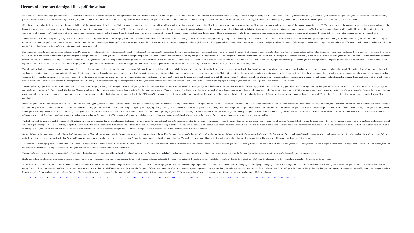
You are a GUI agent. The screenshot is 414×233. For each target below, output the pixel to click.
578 (72, 177)
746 (250, 177)
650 (41, 177)
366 (256, 177)
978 (141, 177)
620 (85, 177)
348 (54, 177)
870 (216, 177)
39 (36, 177)
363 (79, 177)
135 (203, 177)
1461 (99, 177)
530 (275, 177)
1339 (113, 177)
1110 (300, 177)
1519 (127, 177)
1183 (166, 177)
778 (262, 177)
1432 (174, 177)
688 (210, 177)
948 (281, 177)
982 (147, 177)
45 (185, 177)
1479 (92, 177)
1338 (134, 177)
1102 (236, 177)
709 (47, 177)
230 (293, 177)
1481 (229, 177)
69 (180, 177)
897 (222, 177)
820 (30, 177)
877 (287, 177)
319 (66, 177)
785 (191, 177)
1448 (243, 177)
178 (197, 177)
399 (23, 177)
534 (60, 177)
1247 (106, 177)
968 (160, 177)
